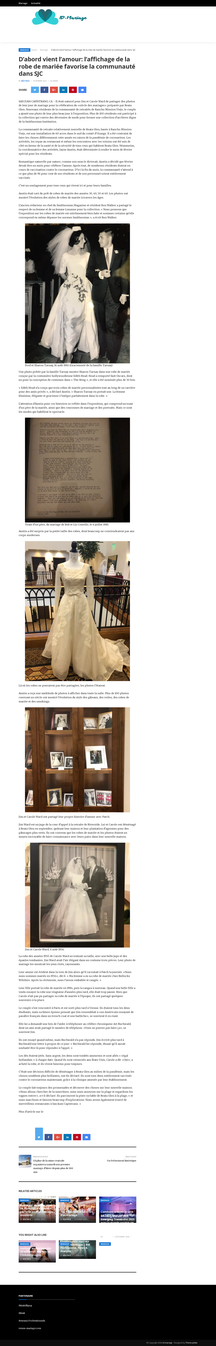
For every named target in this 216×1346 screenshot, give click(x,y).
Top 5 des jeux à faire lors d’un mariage (76, 1213)
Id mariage (167, 1342)
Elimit (22, 1313)
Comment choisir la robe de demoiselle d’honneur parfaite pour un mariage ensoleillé (36, 1210)
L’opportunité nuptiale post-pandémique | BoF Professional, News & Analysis (75, 1246)
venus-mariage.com (30, 1328)
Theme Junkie (191, 1342)
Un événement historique (121, 1160)
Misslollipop (25, 1305)
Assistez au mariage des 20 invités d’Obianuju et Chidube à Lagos (35, 1252)
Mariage (23, 3)
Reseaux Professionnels (32, 1320)
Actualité (35, 3)
